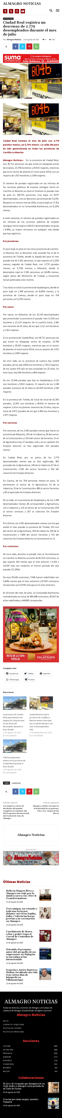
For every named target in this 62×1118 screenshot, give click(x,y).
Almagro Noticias (14, 39)
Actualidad (8, 19)
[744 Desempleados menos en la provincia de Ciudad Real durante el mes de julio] (14, 746)
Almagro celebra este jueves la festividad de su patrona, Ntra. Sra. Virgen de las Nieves (46, 809)
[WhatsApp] (36, 46)
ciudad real (16, 783)
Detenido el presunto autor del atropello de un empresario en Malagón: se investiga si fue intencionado (21, 954)
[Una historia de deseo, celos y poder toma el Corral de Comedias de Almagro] (45, 936)
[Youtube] (23, 11)
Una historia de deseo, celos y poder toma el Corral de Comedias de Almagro (19, 935)
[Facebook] (5, 11)
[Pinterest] (29, 46)
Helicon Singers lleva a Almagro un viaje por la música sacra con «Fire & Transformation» (21, 894)
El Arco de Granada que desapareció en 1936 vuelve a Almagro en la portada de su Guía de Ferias (24, 1086)
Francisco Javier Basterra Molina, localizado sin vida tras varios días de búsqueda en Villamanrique (21, 975)
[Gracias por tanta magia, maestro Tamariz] (53, 1103)
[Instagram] (17, 11)
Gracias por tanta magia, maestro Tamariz (21, 1100)
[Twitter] (11, 11)
